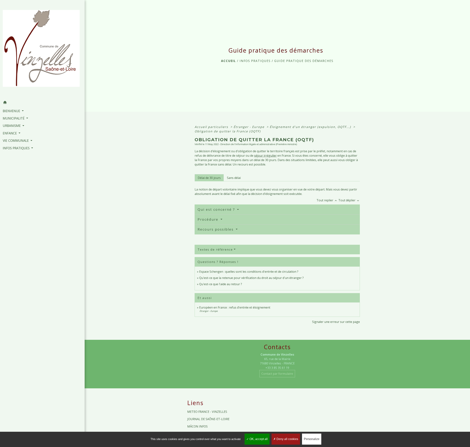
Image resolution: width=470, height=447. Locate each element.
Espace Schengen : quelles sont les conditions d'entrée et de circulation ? (248, 272)
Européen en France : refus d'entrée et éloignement (234, 307)
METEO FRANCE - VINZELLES (207, 412)
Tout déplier (349, 200)
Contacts (277, 346)
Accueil (228, 61)
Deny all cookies (287, 439)
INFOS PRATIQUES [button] (16, 148)
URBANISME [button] (12, 125)
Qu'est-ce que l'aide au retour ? (220, 284)
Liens (195, 402)
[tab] (209, 177)
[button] (42, 103)
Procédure (209, 219)
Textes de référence (215, 249)
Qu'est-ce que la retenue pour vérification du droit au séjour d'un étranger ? (251, 278)
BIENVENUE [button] (12, 111)
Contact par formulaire (277, 374)
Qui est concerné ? (217, 209)
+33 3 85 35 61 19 (277, 368)
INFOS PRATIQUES (255, 61)
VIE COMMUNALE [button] (16, 140)
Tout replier (327, 200)
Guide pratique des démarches (303, 61)
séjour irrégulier (265, 156)
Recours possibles (216, 229)
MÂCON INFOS (197, 426)
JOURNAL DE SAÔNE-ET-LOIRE (208, 419)
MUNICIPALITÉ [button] (14, 118)
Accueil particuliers (212, 127)
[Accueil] (42, 49)
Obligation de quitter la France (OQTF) (228, 131)
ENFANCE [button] (10, 133)
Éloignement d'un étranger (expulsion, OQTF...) (311, 127)
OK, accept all (258, 439)
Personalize (311, 439)
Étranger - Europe (249, 127)
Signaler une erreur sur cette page (336, 322)
